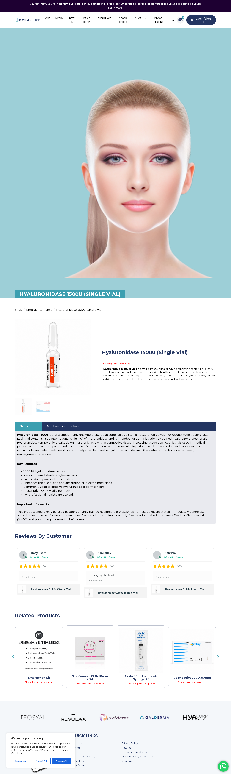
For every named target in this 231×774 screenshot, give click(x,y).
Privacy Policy (130, 743)
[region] (40, 750)
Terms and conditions (134, 752)
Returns (126, 747)
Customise (20, 761)
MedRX (59, 18)
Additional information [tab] (63, 426)
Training (75, 747)
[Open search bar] (173, 20)
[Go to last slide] (13, 656)
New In (72, 20)
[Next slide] (218, 656)
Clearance (104, 18)
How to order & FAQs (83, 756)
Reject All (41, 761)
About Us (76, 743)
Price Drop (86, 20)
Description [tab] (28, 426)
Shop (138, 18)
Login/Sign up (203, 20)
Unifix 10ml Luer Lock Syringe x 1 (141, 677)
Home (47, 18)
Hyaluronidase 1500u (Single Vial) (51, 589)
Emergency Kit (39, 677)
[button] (87, 323)
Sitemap (127, 760)
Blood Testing (158, 20)
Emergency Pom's (39, 309)
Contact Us (77, 760)
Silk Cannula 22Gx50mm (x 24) (90, 677)
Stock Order (123, 20)
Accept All (61, 761)
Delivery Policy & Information (139, 756)
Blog (73, 752)
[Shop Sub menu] (145, 18)
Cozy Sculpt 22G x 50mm (192, 677)
